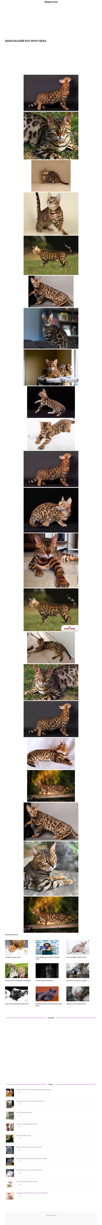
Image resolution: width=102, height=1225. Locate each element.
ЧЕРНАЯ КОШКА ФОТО (23, 1136)
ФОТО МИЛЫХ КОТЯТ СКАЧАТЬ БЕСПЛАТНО (30, 1101)
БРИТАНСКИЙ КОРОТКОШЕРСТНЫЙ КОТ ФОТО (31, 1158)
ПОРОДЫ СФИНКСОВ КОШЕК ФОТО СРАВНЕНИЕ (32, 1193)
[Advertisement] (51, 25)
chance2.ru (51, 1)
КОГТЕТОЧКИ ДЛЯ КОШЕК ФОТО (26, 1181)
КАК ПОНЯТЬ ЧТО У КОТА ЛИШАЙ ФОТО (29, 1170)
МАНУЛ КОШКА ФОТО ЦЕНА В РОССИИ (28, 1147)
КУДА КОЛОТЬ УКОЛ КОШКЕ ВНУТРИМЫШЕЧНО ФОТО (33, 1090)
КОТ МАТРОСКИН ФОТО (24, 1113)
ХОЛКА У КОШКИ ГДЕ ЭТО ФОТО (26, 1124)
